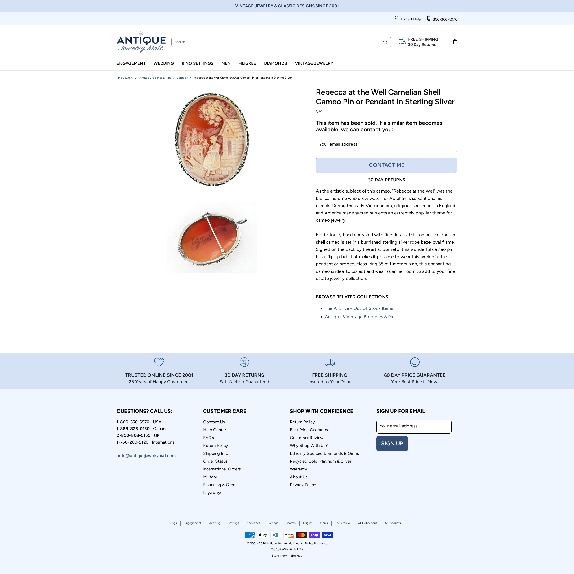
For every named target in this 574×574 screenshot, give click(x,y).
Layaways (212, 492)
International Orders (222, 469)
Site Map (296, 555)
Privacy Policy (303, 484)
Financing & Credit (220, 484)
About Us (299, 476)
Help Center (214, 429)
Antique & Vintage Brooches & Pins (360, 316)
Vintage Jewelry (314, 63)
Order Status (215, 461)
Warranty (298, 469)
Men (226, 63)
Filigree (247, 63)
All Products (393, 523)
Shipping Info (215, 453)
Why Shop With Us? (309, 445)
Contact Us (214, 422)
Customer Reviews (308, 437)
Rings (173, 523)
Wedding (164, 63)
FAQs (208, 437)
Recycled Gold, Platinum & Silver (320, 461)
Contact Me (386, 165)
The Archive (343, 523)
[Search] (385, 42)
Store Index (279, 555)
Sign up (392, 443)
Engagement (131, 63)
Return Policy (215, 445)
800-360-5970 (444, 19)
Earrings (272, 523)
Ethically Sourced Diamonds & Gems (324, 453)
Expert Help (410, 19)
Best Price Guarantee (310, 429)
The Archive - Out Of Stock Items (359, 308)
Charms (291, 523)
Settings (233, 523)
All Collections (367, 523)
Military (210, 476)
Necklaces (253, 523)
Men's (324, 523)
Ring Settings (197, 63)
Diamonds (275, 63)
